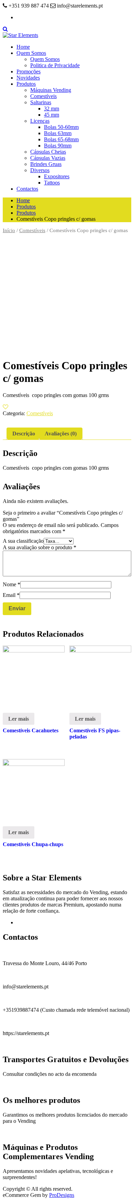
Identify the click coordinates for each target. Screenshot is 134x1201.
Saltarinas (40, 102)
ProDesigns (61, 1195)
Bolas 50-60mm (61, 127)
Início (9, 230)
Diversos (39, 170)
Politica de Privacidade (55, 65)
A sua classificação (23, 541)
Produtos (26, 84)
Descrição (23, 433)
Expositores (56, 176)
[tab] (24, 434)
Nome (11, 584)
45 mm (51, 115)
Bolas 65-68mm (61, 139)
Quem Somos (31, 53)
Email (11, 595)
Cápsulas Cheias (48, 152)
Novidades (28, 78)
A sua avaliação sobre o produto (39, 547)
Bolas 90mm (57, 145)
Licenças (39, 121)
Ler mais (18, 719)
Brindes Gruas (46, 164)
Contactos (27, 189)
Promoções (28, 71)
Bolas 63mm (57, 133)
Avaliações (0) (61, 433)
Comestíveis (43, 96)
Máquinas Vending (50, 90)
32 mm (51, 108)
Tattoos (52, 182)
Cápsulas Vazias (47, 158)
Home (23, 47)
